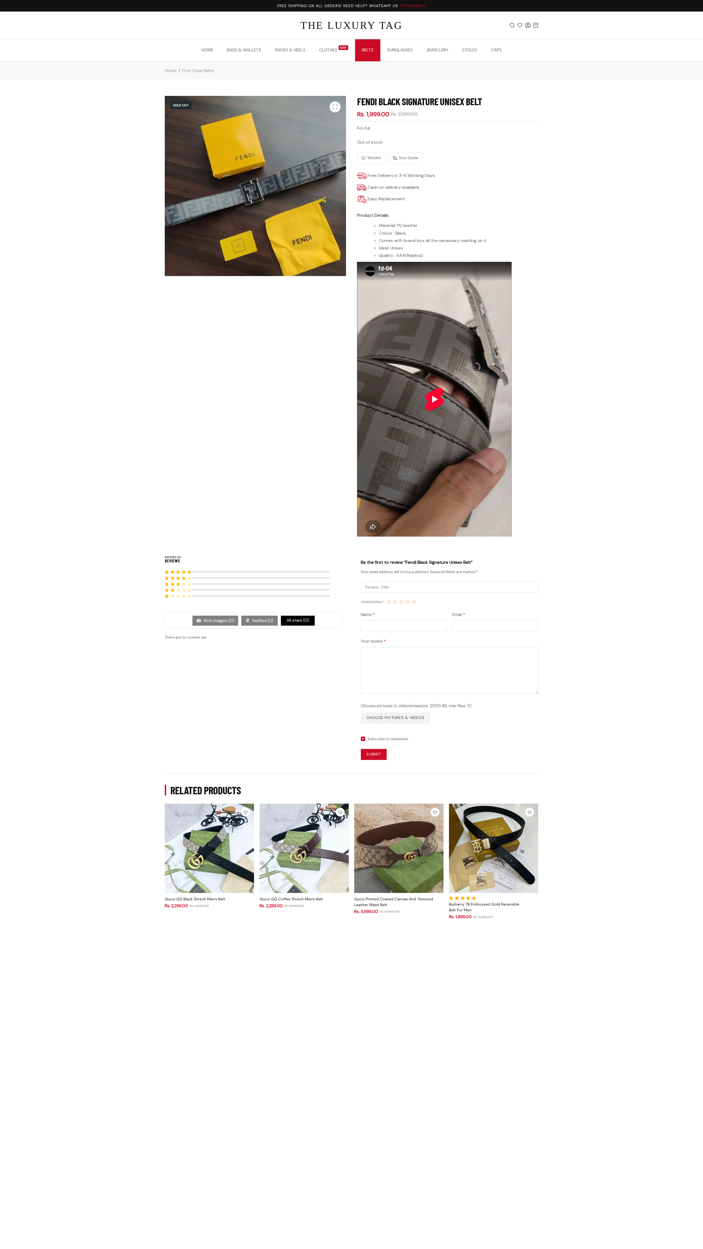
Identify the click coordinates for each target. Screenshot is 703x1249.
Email (458, 614)
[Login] (528, 25)
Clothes (333, 49)
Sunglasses (400, 50)
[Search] (512, 25)
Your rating (372, 602)
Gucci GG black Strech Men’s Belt (195, 898)
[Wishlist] (519, 25)
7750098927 (413, 5)
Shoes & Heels (290, 50)
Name (368, 614)
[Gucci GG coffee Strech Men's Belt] (304, 848)
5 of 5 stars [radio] (414, 602)
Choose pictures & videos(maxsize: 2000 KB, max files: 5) (416, 706)
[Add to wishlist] (245, 812)
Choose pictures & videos (395, 717)
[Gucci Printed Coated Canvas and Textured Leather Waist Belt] (398, 848)
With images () (218, 620)
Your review (373, 641)
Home (207, 50)
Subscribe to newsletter (388, 739)
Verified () (262, 620)
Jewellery (437, 50)
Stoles (469, 50)
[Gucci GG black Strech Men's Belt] (209, 848)
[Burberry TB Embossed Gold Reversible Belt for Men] (493, 848)
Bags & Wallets (244, 50)
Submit (373, 754)
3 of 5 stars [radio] (401, 602)
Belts (367, 50)
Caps (496, 50)
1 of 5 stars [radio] (389, 602)
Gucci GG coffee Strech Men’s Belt (291, 898)
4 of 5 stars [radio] (407, 602)
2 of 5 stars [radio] (395, 602)
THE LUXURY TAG (351, 25)
